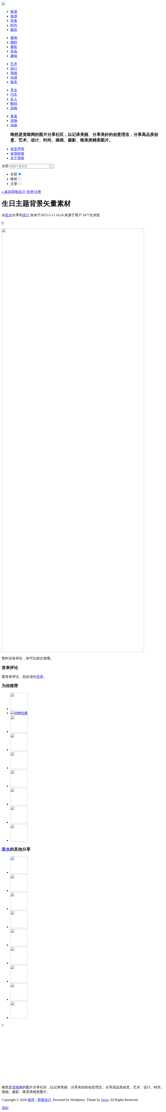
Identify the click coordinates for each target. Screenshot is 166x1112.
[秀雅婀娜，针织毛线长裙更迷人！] (19, 872)
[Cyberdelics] (19, 709)
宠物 (13, 120)
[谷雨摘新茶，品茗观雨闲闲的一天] (19, 1017)
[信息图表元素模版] (19, 786)
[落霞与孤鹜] (19, 822)
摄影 (13, 47)
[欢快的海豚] (19, 999)
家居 (13, 11)
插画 (13, 73)
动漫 (13, 77)
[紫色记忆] (19, 963)
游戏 (13, 108)
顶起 (5, 1108)
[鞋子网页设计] (19, 749)
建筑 (13, 30)
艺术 (13, 64)
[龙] (19, 945)
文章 (13, 184)
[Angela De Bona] (19, 981)
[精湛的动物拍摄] (19, 713)
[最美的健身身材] (19, 908)
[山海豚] (19, 890)
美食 (13, 20)
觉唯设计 (44, 1100)
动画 (13, 125)
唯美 (13, 82)
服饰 (13, 38)
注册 (37, 192)
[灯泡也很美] (19, 840)
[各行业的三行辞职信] (19, 731)
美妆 (13, 51)
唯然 (13, 179)
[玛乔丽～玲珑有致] (19, 768)
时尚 (13, 25)
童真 (13, 116)
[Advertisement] (29, 1054)
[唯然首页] (3, 4)
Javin (104, 1100)
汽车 (13, 94)
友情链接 (17, 153)
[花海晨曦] (19, 804)
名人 (13, 99)
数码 (13, 103)
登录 (30, 192)
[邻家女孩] (19, 927)
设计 (13, 68)
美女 (13, 90)
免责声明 (17, 149)
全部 (13, 174)
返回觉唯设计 (13, 192)
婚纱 (13, 42)
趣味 (13, 56)
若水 (8, 215)
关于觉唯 (17, 158)
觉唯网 (17, 1087)
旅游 (13, 16)
